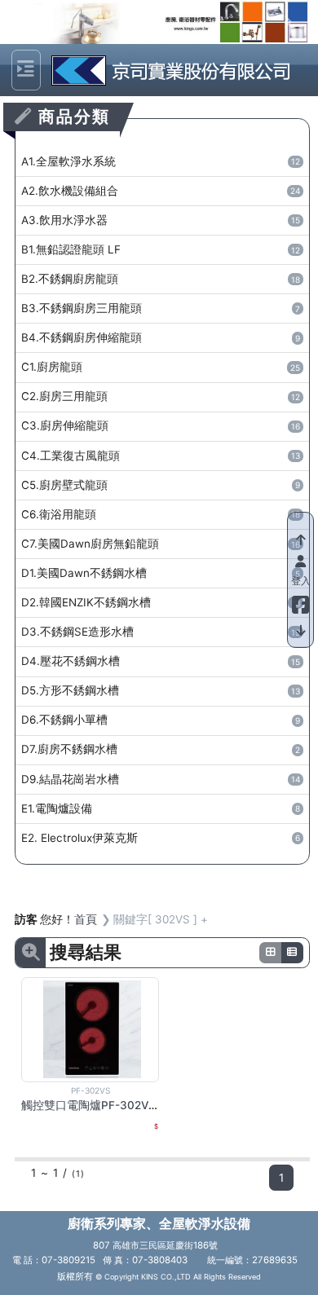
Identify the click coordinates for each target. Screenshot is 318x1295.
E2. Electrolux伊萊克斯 (160, 837)
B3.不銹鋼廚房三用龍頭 (160, 308)
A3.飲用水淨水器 (160, 220)
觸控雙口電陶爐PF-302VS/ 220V (106, 1105)
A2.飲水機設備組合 (160, 190)
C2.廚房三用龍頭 (160, 396)
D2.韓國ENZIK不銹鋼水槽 (160, 602)
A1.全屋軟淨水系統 (160, 161)
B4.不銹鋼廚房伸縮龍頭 (160, 337)
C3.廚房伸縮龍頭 (160, 425)
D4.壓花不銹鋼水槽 (160, 660)
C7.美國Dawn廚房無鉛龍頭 (160, 543)
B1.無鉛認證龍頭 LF (160, 249)
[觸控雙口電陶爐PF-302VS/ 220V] (92, 1028)
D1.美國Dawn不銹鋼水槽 (160, 572)
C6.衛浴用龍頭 (160, 514)
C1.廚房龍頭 (160, 366)
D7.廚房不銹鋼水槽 (160, 748)
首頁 (85, 919)
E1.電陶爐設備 (160, 808)
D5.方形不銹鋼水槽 (160, 690)
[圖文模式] (292, 952)
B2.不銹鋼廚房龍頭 (160, 278)
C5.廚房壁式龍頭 (160, 484)
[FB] (300, 601)
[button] (37, 22)
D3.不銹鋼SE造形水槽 (160, 631)
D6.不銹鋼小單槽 (160, 719)
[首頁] (167, 70)
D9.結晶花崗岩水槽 (160, 779)
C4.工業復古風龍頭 (160, 455)
